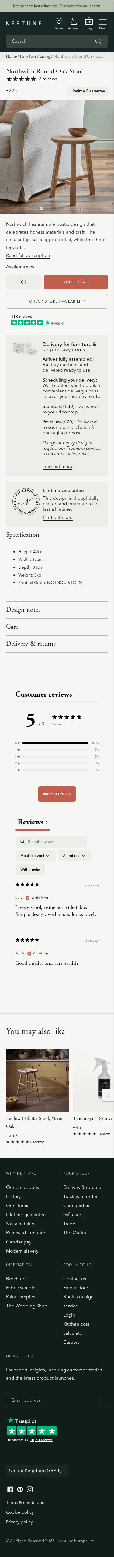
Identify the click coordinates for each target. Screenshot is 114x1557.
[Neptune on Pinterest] (20, 1491)
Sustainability (20, 1223)
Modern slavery (22, 1251)
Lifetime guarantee (26, 1214)
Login (69, 1315)
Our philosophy (22, 1187)
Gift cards (73, 1214)
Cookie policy (20, 1512)
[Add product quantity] (12, 282)
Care (12, 627)
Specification (23, 535)
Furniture (28, 56)
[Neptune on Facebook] (10, 1491)
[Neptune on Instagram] (30, 1491)
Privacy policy (19, 1522)
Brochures (17, 1278)
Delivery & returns (31, 644)
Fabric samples (22, 1287)
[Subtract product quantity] (34, 282)
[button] (57, 743)
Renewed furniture (25, 1233)
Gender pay (18, 1242)
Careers (71, 1342)
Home (11, 56)
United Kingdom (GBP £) (35, 1470)
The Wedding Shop (26, 1306)
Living (45, 56)
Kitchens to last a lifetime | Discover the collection (57, 5)
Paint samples (20, 1297)
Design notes (23, 610)
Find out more (57, 466)
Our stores (17, 1205)
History (13, 1196)
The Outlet (74, 1233)
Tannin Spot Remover (93, 1118)
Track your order (80, 1196)
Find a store (75, 1287)
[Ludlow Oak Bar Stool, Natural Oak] (37, 1080)
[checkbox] (30, 869)
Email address (24, 1392)
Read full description (28, 255)
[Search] (98, 41)
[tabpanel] (57, 906)
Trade (69, 1223)
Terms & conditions (25, 1502)
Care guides (76, 1205)
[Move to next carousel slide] (108, 1095)
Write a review (57, 793)
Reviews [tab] (33, 822)
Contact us (74, 1278)
